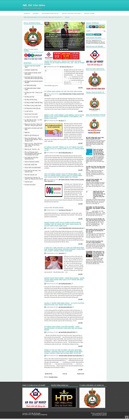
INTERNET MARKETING (31, 70)
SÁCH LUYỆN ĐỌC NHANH (32, 162)
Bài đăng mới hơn (48, 373)
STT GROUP (104, 414)
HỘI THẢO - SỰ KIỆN (89, 13)
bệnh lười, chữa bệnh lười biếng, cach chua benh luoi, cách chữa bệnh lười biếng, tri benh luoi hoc (64, 116)
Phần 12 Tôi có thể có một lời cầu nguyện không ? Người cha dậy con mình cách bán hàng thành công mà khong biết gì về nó (63, 351)
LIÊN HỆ (67, 17)
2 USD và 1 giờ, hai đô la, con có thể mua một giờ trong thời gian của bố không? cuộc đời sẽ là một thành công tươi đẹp (64, 249)
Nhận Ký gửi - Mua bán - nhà (32, 149)
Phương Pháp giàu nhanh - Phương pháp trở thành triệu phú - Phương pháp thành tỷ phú (33, 153)
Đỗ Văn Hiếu (104, 413)
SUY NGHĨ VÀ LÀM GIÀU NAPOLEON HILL (31, 158)
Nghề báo (27, 132)
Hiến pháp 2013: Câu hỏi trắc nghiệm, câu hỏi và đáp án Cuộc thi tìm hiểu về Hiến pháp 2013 (98, 254)
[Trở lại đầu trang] (127, 418)
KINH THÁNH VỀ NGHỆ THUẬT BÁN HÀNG (71, 355)
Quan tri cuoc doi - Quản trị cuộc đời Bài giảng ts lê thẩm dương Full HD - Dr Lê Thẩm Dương (64, 62)
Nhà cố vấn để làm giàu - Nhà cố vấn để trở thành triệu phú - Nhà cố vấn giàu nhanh (34, 140)
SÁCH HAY (50, 181)
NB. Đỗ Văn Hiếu (34, 5)
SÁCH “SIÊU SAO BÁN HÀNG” (33, 167)
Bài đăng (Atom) (53, 377)
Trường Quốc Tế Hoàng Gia (40, 414)
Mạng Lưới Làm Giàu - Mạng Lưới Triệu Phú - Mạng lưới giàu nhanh (33, 124)
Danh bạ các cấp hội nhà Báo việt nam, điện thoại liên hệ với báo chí (95, 219)
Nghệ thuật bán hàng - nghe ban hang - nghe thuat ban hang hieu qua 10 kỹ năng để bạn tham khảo (64, 279)
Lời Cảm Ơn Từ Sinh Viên (31, 117)
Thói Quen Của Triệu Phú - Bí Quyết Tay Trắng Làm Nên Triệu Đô (34, 178)
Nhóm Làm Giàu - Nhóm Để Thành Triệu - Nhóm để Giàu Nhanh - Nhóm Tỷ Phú (33, 145)
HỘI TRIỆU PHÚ (103, 415)
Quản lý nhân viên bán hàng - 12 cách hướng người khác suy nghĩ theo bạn (64, 304)
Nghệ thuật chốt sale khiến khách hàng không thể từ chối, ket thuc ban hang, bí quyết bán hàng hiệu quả (62, 224)
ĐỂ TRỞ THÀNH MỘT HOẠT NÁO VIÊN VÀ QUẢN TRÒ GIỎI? (95, 138)
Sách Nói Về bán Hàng (54, 207)
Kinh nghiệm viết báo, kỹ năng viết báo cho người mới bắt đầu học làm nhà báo (95, 231)
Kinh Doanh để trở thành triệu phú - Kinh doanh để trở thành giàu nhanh (34, 77)
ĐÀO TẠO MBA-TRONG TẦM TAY (50, 13)
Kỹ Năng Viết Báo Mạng (31, 99)
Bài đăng (98, 34)
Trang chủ (65, 373)
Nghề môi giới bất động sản (32, 135)
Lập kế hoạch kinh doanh (31, 114)
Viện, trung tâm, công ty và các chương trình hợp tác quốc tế (43, 17)
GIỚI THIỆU (36, 13)
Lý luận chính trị (29, 111)
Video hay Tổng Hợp (66, 66)
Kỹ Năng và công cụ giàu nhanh (33, 105)
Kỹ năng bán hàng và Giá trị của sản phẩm (63, 91)
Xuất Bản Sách (28, 181)
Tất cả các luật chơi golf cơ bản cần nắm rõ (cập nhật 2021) (94, 241)
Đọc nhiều (89, 34)
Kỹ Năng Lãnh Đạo (29, 96)
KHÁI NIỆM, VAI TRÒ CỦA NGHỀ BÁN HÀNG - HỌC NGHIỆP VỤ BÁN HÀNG (95, 208)
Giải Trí (62, 120)
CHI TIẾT (80, 87)
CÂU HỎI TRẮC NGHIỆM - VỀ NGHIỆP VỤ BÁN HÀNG (94, 180)
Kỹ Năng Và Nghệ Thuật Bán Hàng (33, 102)
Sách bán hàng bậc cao (31, 174)
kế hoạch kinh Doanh (30, 184)
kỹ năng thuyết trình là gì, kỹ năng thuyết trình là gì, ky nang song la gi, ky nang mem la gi (64, 148)
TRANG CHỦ (27, 13)
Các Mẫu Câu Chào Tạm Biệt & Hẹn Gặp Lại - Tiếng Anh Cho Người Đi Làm (95, 168)
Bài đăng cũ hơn (80, 373)
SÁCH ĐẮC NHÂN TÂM (31, 164)
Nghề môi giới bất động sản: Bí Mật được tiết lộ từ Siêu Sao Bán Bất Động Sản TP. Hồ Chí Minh (98, 152)
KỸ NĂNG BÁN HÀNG (30, 85)
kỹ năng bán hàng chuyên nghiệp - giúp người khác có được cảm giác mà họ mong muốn (63, 328)
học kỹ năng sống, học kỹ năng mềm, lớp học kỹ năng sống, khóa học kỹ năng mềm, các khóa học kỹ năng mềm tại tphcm (63, 175)
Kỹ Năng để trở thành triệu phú (32, 108)
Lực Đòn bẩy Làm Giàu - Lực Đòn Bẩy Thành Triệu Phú (33, 120)
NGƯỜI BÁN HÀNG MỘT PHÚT (68, 332)
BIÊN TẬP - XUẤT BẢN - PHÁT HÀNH (72, 13)
